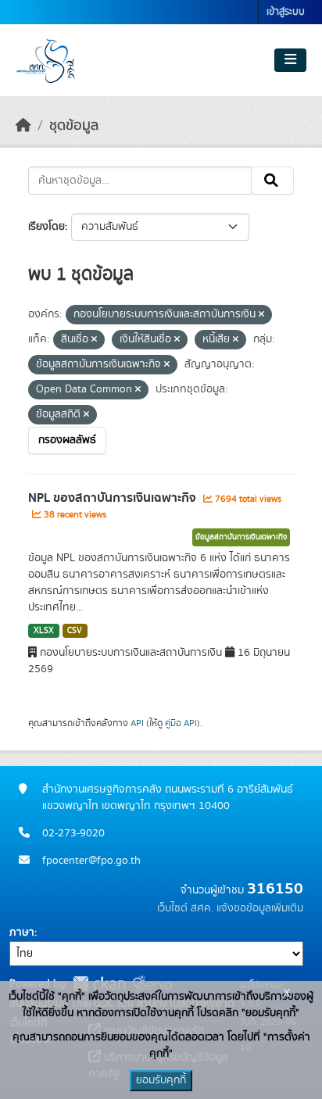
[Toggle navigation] (290, 60)
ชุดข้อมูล (73, 126)
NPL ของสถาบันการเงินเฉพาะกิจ (113, 498)
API (137, 723)
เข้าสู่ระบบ (286, 12)
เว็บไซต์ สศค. (185, 908)
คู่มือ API (181, 723)
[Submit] (272, 180)
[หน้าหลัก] (23, 126)
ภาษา (21, 932)
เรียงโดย (46, 226)
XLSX (44, 631)
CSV (74, 631)
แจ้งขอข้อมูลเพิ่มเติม (259, 908)
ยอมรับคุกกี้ (161, 1080)
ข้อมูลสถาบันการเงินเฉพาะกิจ (241, 537)
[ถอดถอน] (261, 315)
